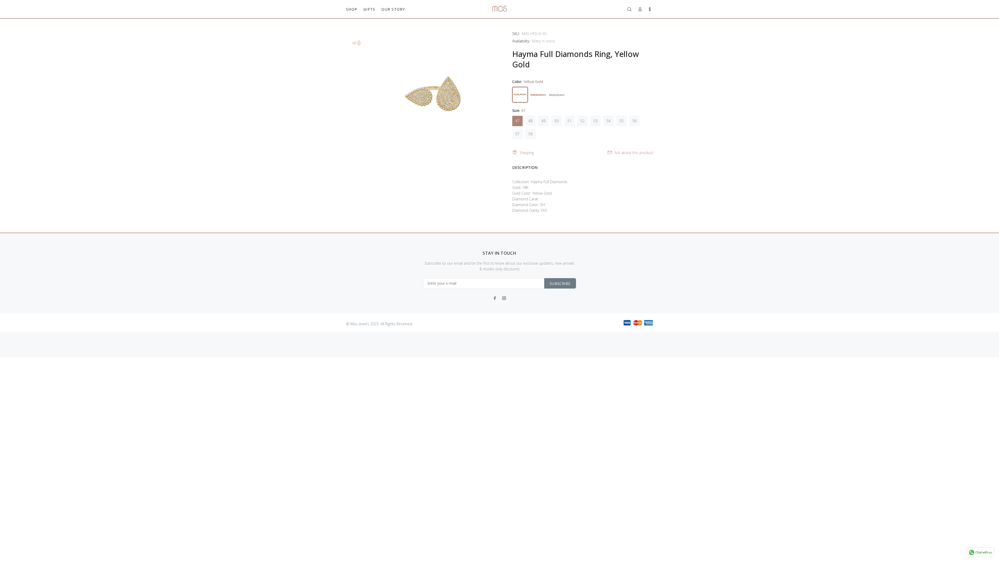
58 (530, 133)
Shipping (527, 152)
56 (634, 120)
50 (556, 120)
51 (569, 120)
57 (517, 133)
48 (530, 120)
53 (595, 120)
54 (608, 120)
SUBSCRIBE (560, 283)
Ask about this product (633, 152)
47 (517, 120)
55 (621, 120)
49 (543, 120)
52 (582, 120)
